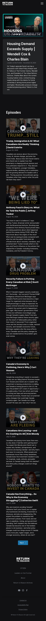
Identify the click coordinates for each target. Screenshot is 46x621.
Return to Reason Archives (23, 583)
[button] (41, 3)
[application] (23, 25)
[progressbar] (31, 34)
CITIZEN (23, 568)
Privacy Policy (23, 609)
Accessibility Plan (23, 605)
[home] (7, 3)
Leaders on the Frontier (23, 573)
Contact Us (23, 600)
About (23, 578)
